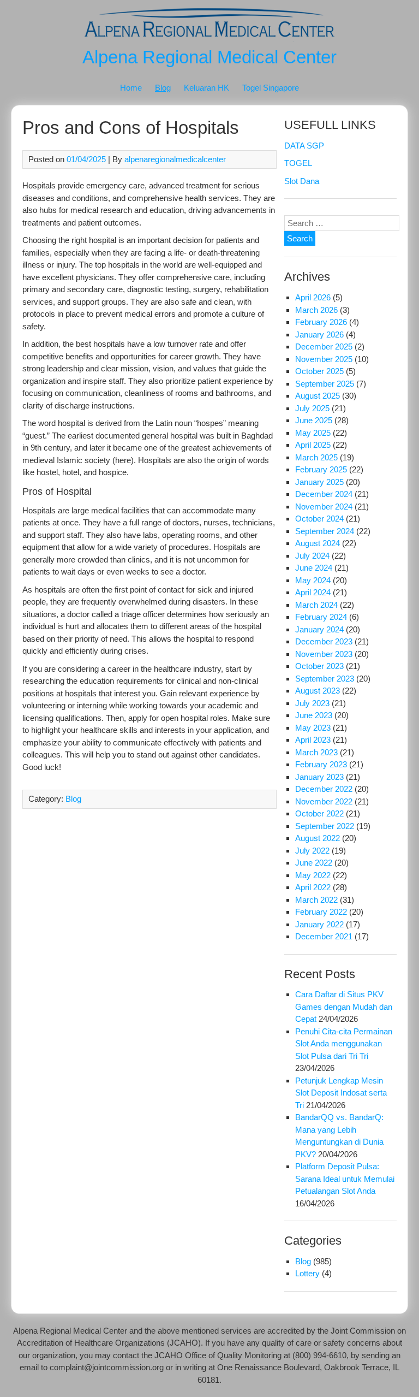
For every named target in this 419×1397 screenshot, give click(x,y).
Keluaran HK (206, 87)
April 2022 (313, 887)
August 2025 (317, 395)
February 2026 (321, 322)
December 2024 (323, 494)
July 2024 (312, 555)
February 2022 (321, 911)
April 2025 (313, 444)
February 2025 (321, 469)
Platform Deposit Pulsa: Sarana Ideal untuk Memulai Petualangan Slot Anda (344, 1178)
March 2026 (316, 310)
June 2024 (313, 567)
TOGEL (298, 163)
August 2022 (317, 838)
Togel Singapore (270, 87)
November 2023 (323, 654)
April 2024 (313, 592)
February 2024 (321, 616)
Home (131, 87)
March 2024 (316, 604)
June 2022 (313, 862)
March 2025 (316, 457)
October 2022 (319, 813)
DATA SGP (304, 145)
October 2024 (319, 518)
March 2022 (316, 899)
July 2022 (312, 850)
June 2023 (313, 715)
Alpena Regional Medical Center (209, 57)
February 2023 (321, 764)
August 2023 (317, 690)
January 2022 (319, 924)
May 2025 (313, 432)
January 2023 (319, 777)
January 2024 (319, 629)
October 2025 (319, 371)
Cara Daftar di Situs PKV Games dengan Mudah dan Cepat (343, 1006)
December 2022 (323, 789)
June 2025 (313, 420)
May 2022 (313, 875)
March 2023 (316, 752)
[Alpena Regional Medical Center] (209, 39)
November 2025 (323, 359)
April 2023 (313, 739)
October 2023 (319, 666)
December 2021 (323, 936)
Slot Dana (301, 181)
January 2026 (319, 334)
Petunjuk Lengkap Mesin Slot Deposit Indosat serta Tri (341, 1093)
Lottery (307, 1273)
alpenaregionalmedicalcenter (175, 159)
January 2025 (319, 482)
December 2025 (323, 346)
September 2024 (324, 531)
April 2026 (313, 297)
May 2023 (313, 727)
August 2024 (317, 543)
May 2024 (313, 580)
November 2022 (323, 801)
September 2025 (324, 383)
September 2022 (324, 826)
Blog (163, 87)
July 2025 (312, 408)
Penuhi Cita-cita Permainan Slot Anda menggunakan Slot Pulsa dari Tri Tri (343, 1044)
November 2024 (323, 506)
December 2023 (323, 641)
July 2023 (312, 703)
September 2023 (324, 678)
